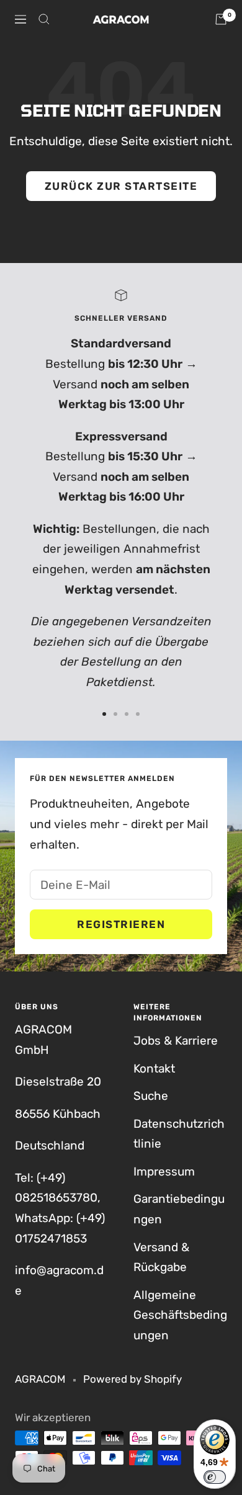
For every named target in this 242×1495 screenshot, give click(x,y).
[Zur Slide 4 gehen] (138, 714)
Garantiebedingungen (179, 1209)
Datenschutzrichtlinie (179, 1134)
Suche (150, 1096)
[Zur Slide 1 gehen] (104, 714)
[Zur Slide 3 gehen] (126, 714)
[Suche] (44, 19)
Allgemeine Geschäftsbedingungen (180, 1315)
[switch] (215, 1477)
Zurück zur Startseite (121, 186)
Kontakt (154, 1068)
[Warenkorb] (221, 19)
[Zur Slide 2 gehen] (115, 714)
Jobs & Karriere (175, 1040)
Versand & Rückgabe (161, 1257)
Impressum (164, 1171)
